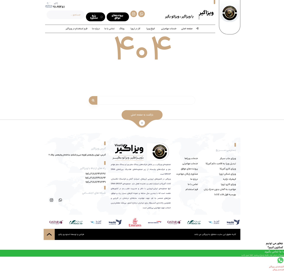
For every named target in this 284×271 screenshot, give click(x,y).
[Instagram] (51, 200)
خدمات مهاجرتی (168, 28)
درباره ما (96, 28)
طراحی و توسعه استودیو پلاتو (71, 234)
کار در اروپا (135, 28)
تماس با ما (109, 28)
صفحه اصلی (186, 28)
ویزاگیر (206, 13)
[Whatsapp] (60, 200)
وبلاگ (121, 28)
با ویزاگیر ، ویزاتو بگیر (179, 16)
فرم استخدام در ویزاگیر (76, 28)
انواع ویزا (150, 28)
